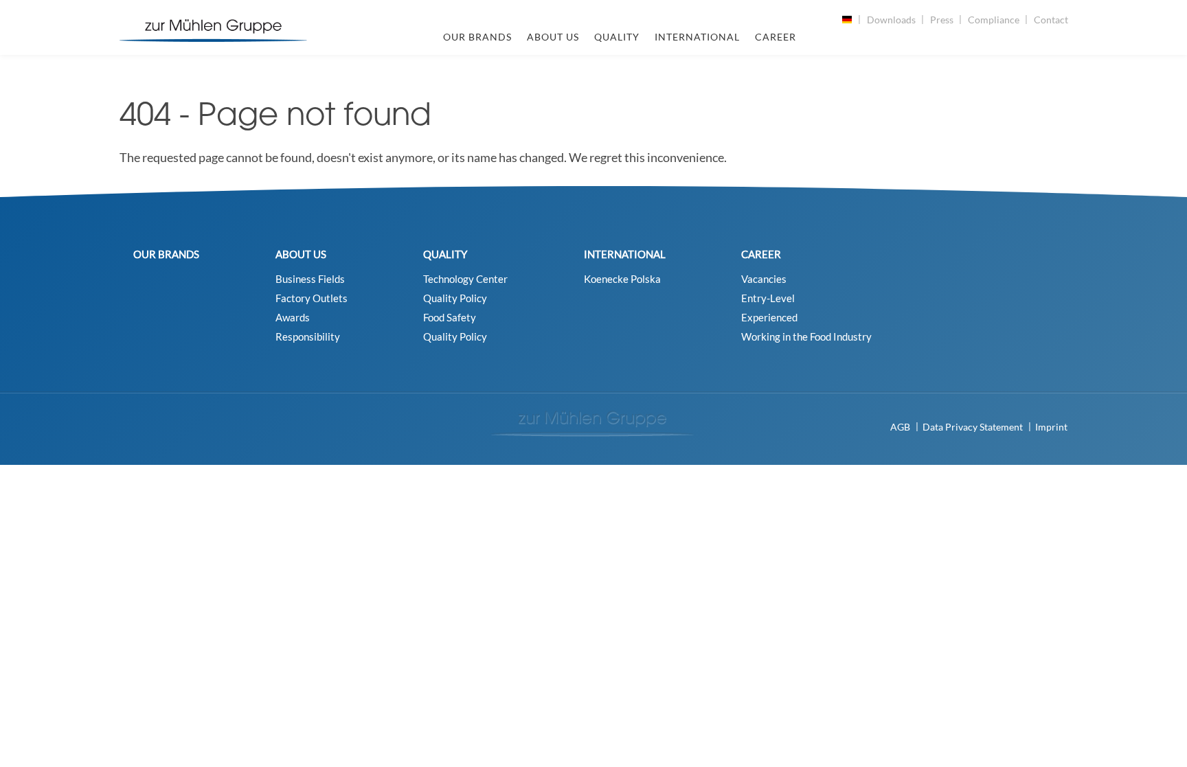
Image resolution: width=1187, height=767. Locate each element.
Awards (292, 317)
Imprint (1051, 427)
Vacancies (764, 279)
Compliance (993, 19)
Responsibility (307, 337)
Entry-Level (768, 298)
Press (941, 19)
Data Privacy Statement (973, 427)
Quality (617, 37)
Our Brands (477, 37)
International (697, 37)
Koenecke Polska (622, 279)
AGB (900, 427)
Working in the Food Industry (806, 337)
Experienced (769, 317)
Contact (1051, 19)
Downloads (891, 19)
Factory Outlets (311, 298)
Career (775, 37)
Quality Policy (455, 298)
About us (553, 37)
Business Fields (310, 279)
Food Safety (449, 317)
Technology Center (465, 279)
